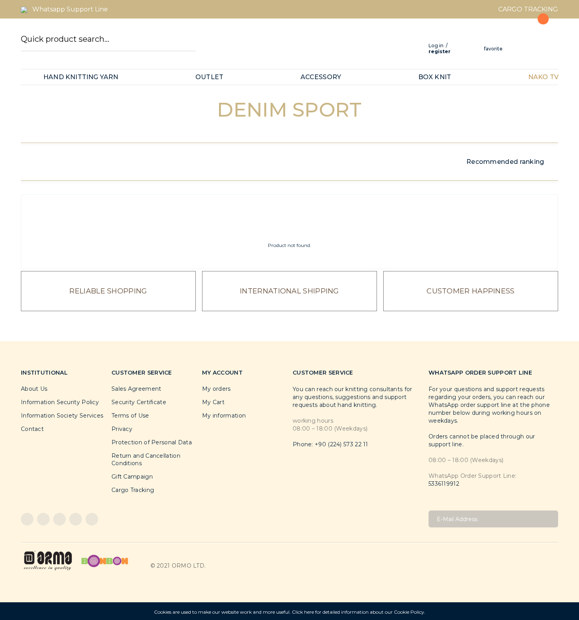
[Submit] (549, 518)
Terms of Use (130, 415)
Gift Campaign (132, 476)
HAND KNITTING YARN (81, 77)
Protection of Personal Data (151, 442)
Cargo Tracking (132, 490)
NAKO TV (543, 77)
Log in (436, 45)
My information (224, 415)
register (440, 51)
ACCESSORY (321, 77)
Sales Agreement (136, 388)
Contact (32, 429)
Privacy (121, 429)
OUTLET (209, 77)
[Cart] (538, 36)
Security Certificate (138, 402)
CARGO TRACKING (528, 9)
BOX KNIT (434, 77)
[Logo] (48, 560)
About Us (34, 388)
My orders (216, 388)
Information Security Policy (60, 402)
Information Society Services (62, 415)
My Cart (213, 402)
